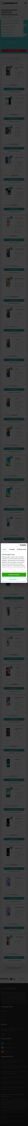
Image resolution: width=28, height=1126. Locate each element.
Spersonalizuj (13, 579)
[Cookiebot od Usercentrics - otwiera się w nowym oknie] (20, 545)
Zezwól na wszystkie (14, 574)
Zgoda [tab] (4, 549)
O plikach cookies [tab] (21, 549)
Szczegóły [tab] (12, 549)
